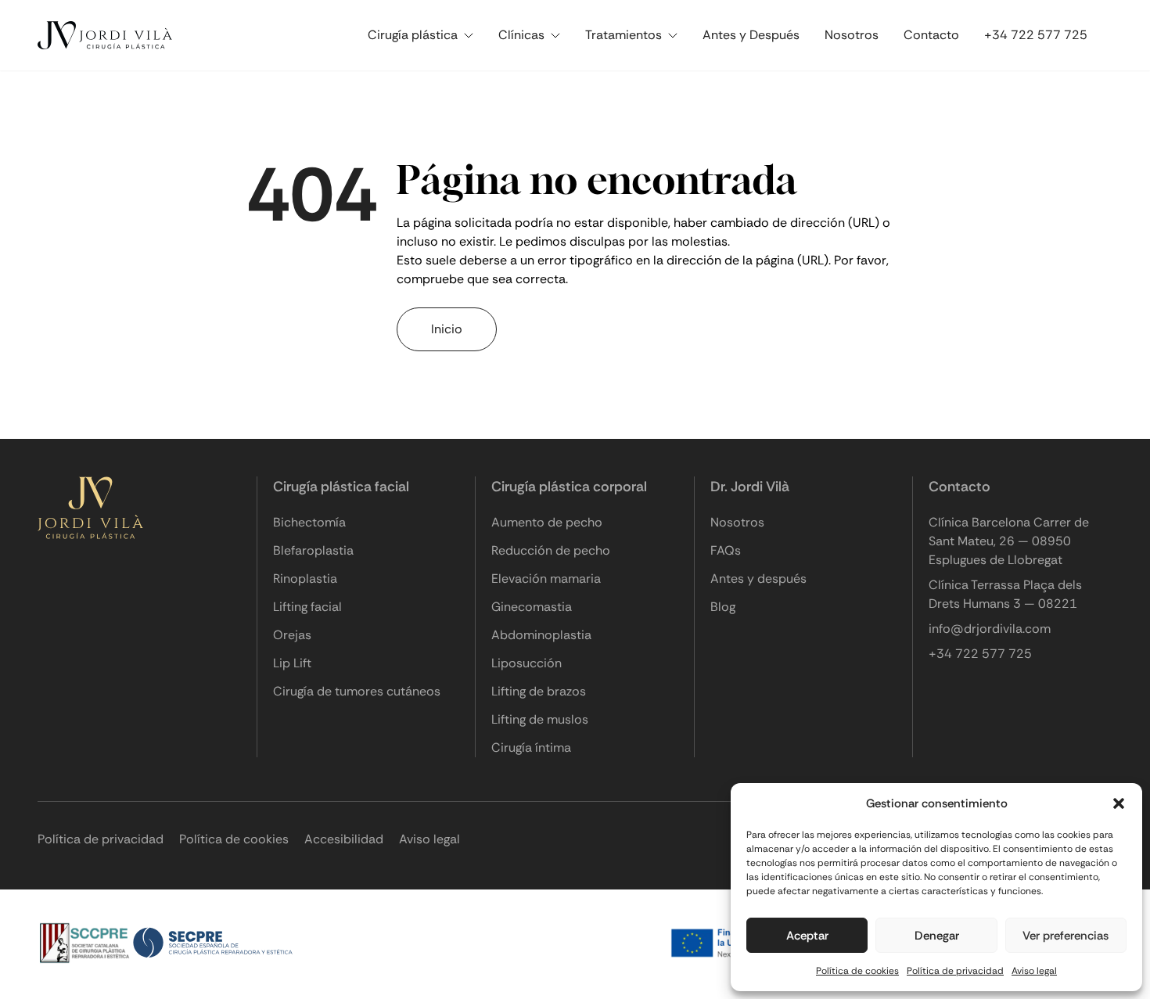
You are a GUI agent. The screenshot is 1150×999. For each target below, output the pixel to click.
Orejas (292, 635)
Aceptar (807, 935)
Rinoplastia (305, 578)
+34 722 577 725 (1035, 35)
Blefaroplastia (313, 550)
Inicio (446, 329)
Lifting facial (307, 606)
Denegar (937, 935)
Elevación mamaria (546, 578)
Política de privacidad (955, 971)
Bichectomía (309, 522)
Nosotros (852, 35)
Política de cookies (857, 971)
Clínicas (521, 35)
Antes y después (758, 578)
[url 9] (108, 35)
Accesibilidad (343, 839)
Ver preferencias (1065, 935)
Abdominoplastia (541, 635)
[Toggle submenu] (472, 35)
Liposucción (526, 663)
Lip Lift (292, 663)
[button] (1119, 803)
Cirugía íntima (531, 747)
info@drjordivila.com (990, 628)
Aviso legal (1034, 971)
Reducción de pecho (550, 550)
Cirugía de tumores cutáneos (356, 691)
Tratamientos (623, 35)
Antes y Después (751, 35)
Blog (722, 606)
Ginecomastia (531, 606)
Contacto (931, 35)
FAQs (725, 550)
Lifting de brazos (538, 691)
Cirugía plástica (413, 35)
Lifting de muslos (539, 719)
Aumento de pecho (546, 522)
